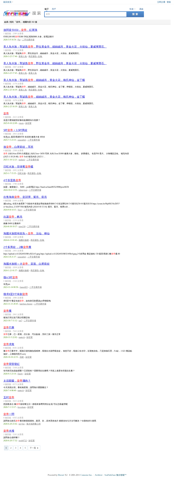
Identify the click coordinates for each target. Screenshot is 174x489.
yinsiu (21, 123)
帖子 (47, 9)
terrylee (22, 424)
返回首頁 (7, 2)
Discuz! (61, 475)
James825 (24, 287)
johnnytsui (23, 190)
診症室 (28, 123)
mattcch (22, 337)
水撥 (8, 430)
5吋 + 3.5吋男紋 (15, 130)
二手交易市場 (28, 40)
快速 (131, 9)
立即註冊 (161, 2)
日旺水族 (22, 173)
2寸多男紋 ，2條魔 (17, 247)
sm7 (20, 320)
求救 (8, 344)
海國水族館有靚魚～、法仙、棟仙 (26, 233)
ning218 (22, 226)
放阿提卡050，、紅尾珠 (20, 29)
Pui (19, 40)
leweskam (22, 407)
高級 (141, 9)
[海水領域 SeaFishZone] (22, 17)
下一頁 (33, 448)
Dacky (20, 374)
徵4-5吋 (10, 277)
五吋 (8, 397)
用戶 (54, 9)
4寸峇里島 (12, 180)
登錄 (169, 2)
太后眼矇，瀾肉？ (17, 380)
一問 (8, 414)
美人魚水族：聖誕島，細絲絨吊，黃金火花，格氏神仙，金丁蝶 (44, 80)
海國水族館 (24, 240)
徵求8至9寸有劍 (15, 294)
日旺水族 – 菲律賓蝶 (18, 166)
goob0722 (23, 440)
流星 (22, 357)
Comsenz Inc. (86, 475)
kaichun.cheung (26, 304)
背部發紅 (11, 364)
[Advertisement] (87, 460)
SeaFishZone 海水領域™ (115, 475)
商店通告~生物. (35, 56)
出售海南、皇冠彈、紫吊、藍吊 (25, 196)
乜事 (8, 327)
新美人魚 (23, 56)
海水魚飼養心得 (33, 424)
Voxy (20, 210)
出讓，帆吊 (12, 216)
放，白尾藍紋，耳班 (18, 146)
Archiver (98, 475)
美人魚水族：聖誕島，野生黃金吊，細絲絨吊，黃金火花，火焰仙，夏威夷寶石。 (55, 46)
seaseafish (22, 140)
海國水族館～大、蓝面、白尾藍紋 (26, 263)
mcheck (22, 160)
